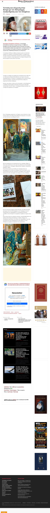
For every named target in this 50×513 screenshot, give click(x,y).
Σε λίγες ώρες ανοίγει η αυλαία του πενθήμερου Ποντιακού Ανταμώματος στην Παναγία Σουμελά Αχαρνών (22, 336)
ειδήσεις (15, 399)
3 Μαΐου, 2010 (44, 172)
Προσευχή (15, 391)
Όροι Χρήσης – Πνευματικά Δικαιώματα (42, 502)
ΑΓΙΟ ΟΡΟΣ (4, 489)
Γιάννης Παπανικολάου (20, 373)
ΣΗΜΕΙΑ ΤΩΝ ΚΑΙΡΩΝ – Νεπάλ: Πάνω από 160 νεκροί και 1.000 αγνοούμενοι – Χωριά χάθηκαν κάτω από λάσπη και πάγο (43, 217)
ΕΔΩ (11, 388)
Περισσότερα (39, 126)
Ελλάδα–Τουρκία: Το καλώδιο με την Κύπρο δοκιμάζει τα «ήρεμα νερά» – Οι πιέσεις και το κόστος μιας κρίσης (22, 369)
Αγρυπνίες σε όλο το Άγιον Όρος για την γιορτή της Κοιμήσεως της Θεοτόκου (40, 114)
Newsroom (8, 14)
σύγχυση (19, 313)
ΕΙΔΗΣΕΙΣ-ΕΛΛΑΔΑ (21, 14)
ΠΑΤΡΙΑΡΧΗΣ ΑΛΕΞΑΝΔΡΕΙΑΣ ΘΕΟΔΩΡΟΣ (10, 313)
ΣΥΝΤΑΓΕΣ (3, 495)
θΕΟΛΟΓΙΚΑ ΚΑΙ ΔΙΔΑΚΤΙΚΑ (6, 494)
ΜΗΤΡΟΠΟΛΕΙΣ (4, 481)
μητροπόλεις (21, 387)
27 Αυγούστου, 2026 (39, 118)
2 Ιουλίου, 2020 (44, 191)
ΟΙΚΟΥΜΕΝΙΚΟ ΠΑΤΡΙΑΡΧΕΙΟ (6, 480)
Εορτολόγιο (6, 390)
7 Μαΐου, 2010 (44, 169)
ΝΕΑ (14, 387)
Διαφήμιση (24, 502)
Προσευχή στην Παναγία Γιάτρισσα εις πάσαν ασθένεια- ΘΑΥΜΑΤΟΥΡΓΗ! (44, 186)
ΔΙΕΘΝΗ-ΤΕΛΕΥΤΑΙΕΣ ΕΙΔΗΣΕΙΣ (7, 485)
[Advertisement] (17, 67)
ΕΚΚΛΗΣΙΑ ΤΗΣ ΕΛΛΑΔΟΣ (6, 486)
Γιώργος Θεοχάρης (19, 340)
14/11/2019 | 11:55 (14, 14)
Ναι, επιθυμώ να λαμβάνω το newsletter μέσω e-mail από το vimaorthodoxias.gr (16, 306)
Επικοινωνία (33, 502)
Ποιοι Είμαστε (29, 502)
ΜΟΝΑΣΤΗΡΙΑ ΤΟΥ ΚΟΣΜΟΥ (6, 490)
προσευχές (10, 391)
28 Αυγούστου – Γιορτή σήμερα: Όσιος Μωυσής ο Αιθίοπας (43, 159)
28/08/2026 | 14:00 (27, 373)
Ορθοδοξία (6, 387)
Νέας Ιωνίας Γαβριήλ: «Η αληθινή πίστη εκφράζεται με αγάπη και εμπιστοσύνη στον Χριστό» (24, 481)
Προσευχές (4, 491)
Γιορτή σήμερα (13, 390)
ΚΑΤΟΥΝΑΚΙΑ (43, 171)
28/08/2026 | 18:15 (25, 340)
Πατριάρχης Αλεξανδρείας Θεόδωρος (11, 43)
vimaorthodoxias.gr (6, 502)
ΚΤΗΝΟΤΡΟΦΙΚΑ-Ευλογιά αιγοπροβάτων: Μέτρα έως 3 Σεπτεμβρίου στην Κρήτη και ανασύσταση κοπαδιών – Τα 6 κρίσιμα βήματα (22, 352)
